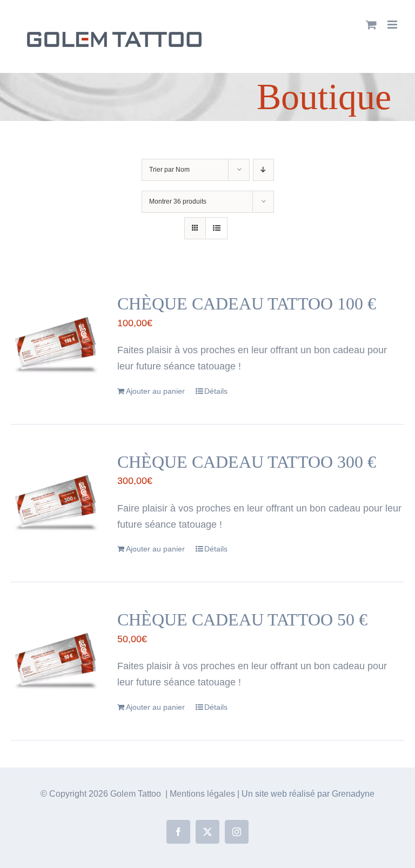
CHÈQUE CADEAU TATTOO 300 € (246, 462)
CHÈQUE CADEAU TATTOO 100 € (246, 303)
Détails (215, 391)
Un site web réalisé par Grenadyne (308, 793)
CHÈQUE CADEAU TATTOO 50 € (242, 619)
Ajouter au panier (155, 391)
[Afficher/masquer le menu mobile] (393, 24)
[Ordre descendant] (263, 170)
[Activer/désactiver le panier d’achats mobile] (371, 24)
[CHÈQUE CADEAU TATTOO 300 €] (56, 497)
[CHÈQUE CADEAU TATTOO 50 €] (56, 654)
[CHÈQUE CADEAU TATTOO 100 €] (56, 338)
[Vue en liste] (216, 228)
